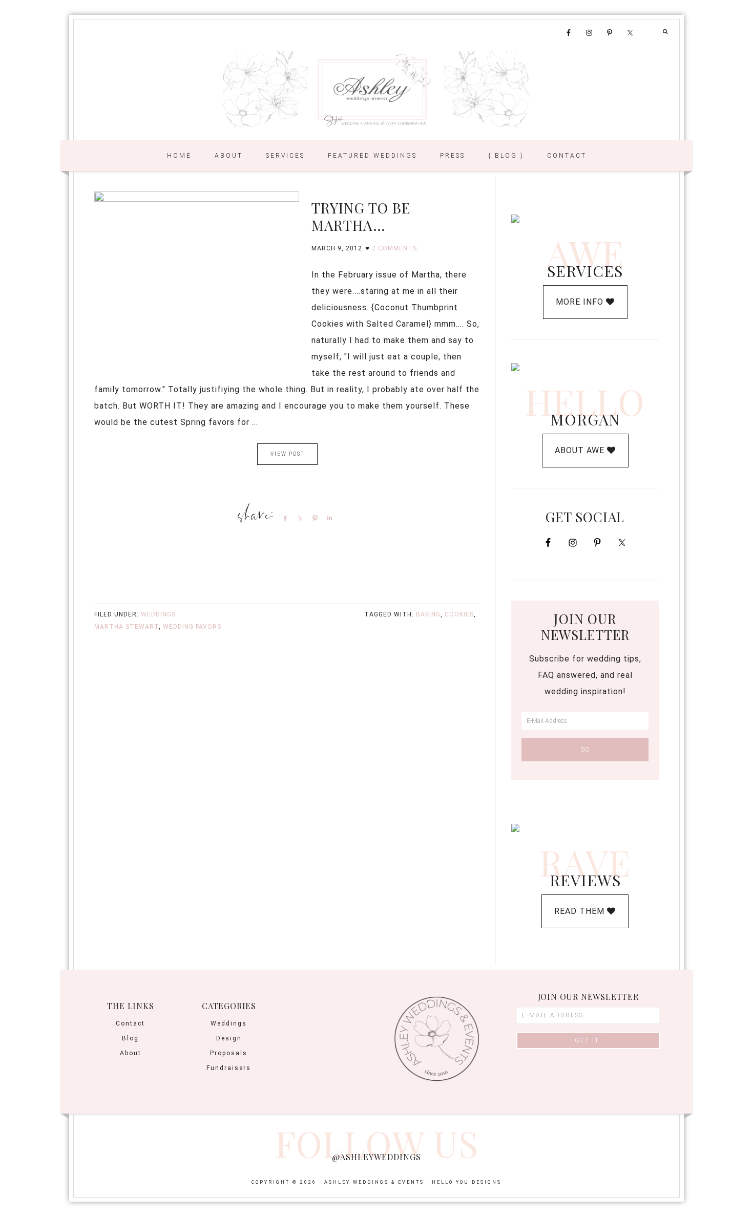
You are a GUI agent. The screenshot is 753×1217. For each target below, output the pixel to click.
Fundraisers (228, 1068)
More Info (581, 302)
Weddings (158, 614)
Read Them (580, 911)
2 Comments (394, 248)
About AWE (581, 450)
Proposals (228, 1053)
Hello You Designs (466, 1182)
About (130, 1053)
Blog (130, 1038)
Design (229, 1038)
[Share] (283, 518)
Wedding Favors (192, 626)
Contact (130, 1023)
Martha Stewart (126, 626)
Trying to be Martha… (361, 216)
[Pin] (313, 518)
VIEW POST (287, 454)
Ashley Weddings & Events (376, 89)
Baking (428, 614)
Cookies (459, 614)
